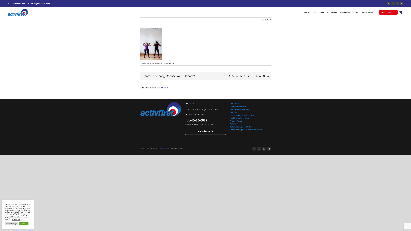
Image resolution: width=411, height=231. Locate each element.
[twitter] (393, 3)
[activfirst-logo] (18, 9)
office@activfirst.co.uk (194, 114)
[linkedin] (401, 3)
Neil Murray (146, 64)
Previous (267, 19)
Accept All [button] (23, 224)
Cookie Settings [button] (11, 224)
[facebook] (388, 3)
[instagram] (397, 3)
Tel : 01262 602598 (196, 120)
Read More (16, 220)
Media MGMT (166, 148)
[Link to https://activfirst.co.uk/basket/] (400, 12)
